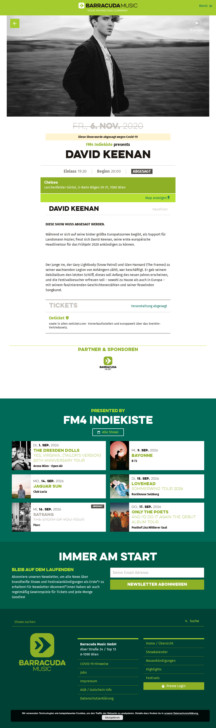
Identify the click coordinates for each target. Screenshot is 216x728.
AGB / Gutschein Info (96, 690)
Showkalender (157, 652)
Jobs (83, 672)
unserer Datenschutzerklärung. (181, 713)
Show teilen (197, 30)
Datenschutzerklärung (96, 698)
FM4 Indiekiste (99, 144)
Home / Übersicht (159, 643)
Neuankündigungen (161, 661)
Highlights (153, 669)
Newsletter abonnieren (157, 584)
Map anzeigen (156, 198)
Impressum (88, 681)
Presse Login (175, 686)
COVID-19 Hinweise (94, 664)
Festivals (152, 678)
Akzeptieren (112, 717)
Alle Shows (110, 432)
